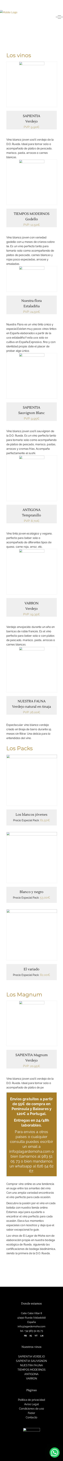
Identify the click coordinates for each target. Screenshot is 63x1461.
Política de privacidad (31, 1399)
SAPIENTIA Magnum (31, 1055)
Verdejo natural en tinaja (31, 707)
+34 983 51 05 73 (33, 1330)
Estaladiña (32, 306)
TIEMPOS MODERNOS (31, 214)
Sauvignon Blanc (31, 413)
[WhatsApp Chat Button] (55, 1452)
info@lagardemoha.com (31, 1326)
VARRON (31, 603)
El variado (31, 969)
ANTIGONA (31, 510)
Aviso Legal (31, 1404)
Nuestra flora (31, 301)
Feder (31, 1413)
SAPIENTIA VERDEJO (31, 1356)
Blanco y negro (31, 892)
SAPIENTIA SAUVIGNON (31, 1361)
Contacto (31, 1417)
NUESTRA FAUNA (32, 701)
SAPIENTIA (31, 116)
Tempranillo (31, 515)
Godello (31, 219)
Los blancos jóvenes (31, 814)
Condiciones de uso (31, 1408)
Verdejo (31, 121)
